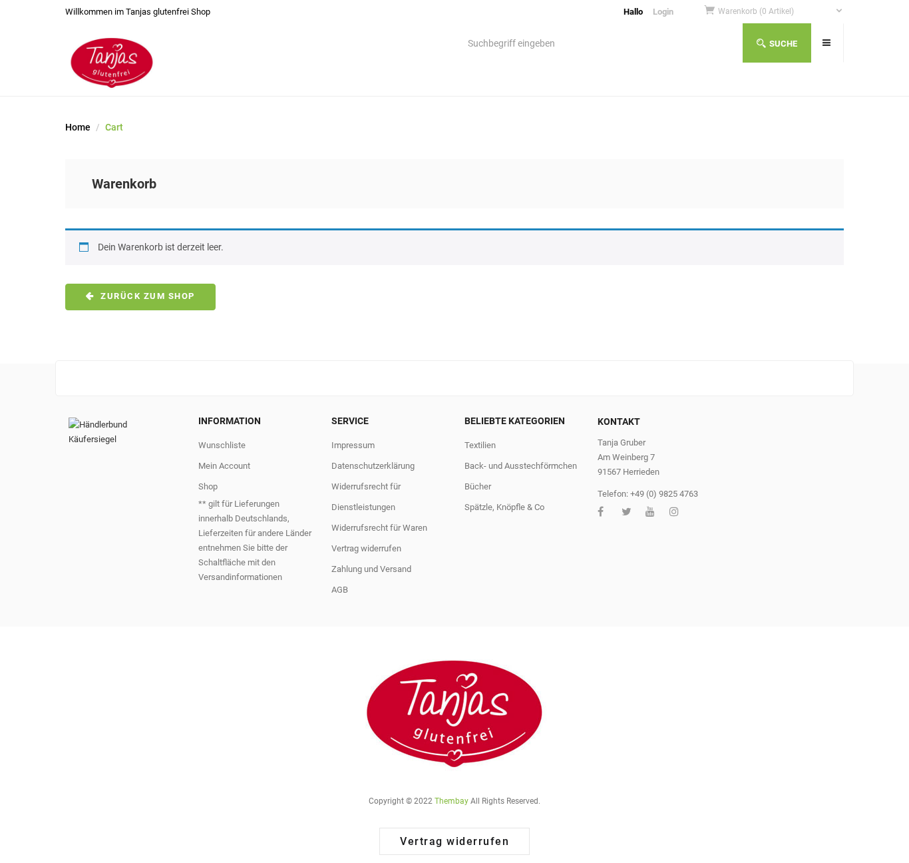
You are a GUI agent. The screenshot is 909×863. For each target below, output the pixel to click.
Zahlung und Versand (371, 569)
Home (78, 127)
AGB (339, 590)
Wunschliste (222, 445)
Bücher (477, 486)
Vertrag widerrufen (366, 548)
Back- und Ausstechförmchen (520, 466)
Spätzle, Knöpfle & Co (504, 507)
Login (663, 12)
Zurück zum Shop (146, 296)
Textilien (480, 445)
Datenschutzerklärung (373, 466)
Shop (208, 486)
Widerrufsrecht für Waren (379, 528)
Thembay (451, 801)
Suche (783, 44)
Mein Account (224, 466)
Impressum (353, 445)
